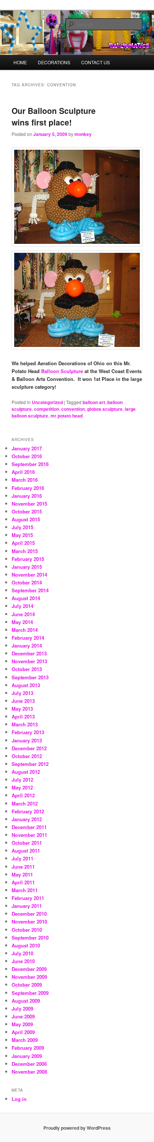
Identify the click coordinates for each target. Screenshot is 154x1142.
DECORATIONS (54, 62)
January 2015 (27, 566)
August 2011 (26, 850)
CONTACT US (95, 62)
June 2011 (23, 866)
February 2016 (28, 487)
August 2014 (26, 598)
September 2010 (30, 937)
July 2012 (22, 779)
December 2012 (29, 748)
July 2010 (22, 953)
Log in (19, 1098)
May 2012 (22, 787)
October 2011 (27, 842)
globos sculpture (105, 409)
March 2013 (25, 724)
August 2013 (26, 685)
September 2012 (30, 763)
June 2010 (23, 961)
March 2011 (25, 890)
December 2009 (29, 968)
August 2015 (26, 519)
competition (46, 409)
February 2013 (28, 732)
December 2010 (29, 913)
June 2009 (23, 1016)
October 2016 (27, 456)
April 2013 (23, 716)
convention (73, 409)
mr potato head (66, 415)
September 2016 (30, 464)
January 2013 (27, 740)
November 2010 (29, 921)
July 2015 (22, 527)
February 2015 (28, 558)
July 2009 (22, 1008)
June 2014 (23, 614)
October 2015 (27, 511)
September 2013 (30, 677)
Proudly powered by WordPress (77, 1127)
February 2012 (28, 811)
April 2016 (23, 471)
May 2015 (22, 535)
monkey (83, 134)
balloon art (94, 402)
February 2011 (28, 898)
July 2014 (22, 605)
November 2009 (29, 976)
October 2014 (27, 582)
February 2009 (28, 1047)
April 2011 (23, 882)
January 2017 (27, 448)
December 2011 (29, 827)
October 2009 (27, 984)
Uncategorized (47, 402)
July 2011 (22, 858)
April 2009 (23, 1032)
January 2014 (27, 645)
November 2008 (29, 1071)
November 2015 (29, 503)
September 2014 (30, 590)
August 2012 (26, 771)
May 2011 (22, 874)
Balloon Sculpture (62, 371)
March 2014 (25, 629)
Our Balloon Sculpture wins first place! (54, 116)
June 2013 (23, 700)
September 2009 (30, 992)
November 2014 (29, 574)
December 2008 (29, 1063)
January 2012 (27, 819)
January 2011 (27, 905)
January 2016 (27, 495)
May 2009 (22, 1024)
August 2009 (26, 1000)
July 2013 (22, 692)
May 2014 (22, 622)
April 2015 (23, 542)
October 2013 (27, 669)
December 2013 (29, 653)
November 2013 (29, 661)
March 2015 (25, 551)
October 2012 (27, 756)
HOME (20, 62)
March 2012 (25, 803)
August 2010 (26, 945)
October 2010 (27, 929)
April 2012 (23, 795)
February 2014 (28, 637)
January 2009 (27, 1055)
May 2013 (22, 708)
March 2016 (25, 479)
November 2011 (29, 834)
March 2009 (25, 1039)
